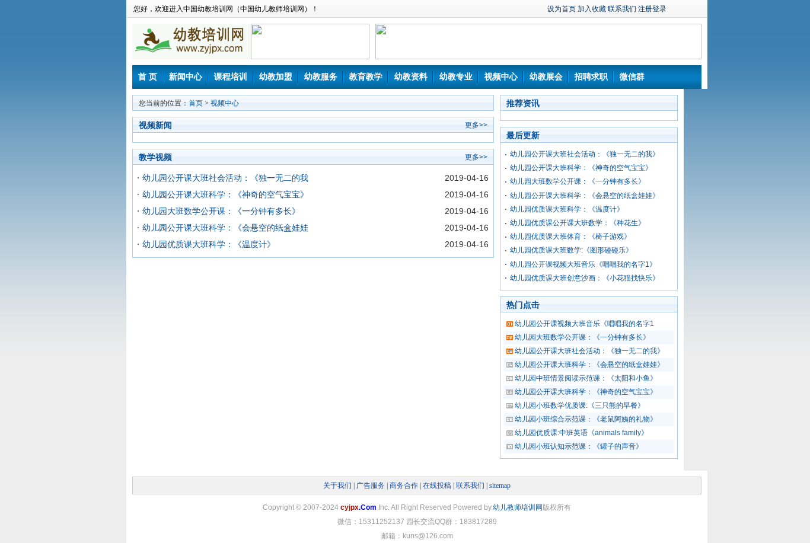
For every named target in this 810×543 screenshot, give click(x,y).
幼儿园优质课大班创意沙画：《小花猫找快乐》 (584, 278)
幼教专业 (456, 76)
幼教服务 (320, 76)
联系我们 (622, 9)
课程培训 (230, 76)
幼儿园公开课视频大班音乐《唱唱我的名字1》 (583, 264)
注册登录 (652, 9)
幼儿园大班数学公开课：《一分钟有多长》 (221, 211)
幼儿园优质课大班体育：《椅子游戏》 (570, 236)
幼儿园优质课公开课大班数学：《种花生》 (577, 223)
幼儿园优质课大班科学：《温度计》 (208, 244)
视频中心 (501, 76)
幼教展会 (546, 76)
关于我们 (337, 485)
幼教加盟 (275, 76)
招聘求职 (591, 76)
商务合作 (404, 485)
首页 (196, 103)
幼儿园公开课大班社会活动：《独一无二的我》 (584, 154)
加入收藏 (592, 9)
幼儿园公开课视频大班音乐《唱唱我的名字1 (584, 324)
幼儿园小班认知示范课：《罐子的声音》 (579, 446)
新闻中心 (185, 76)
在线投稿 (437, 485)
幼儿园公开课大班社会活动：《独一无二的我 (225, 178)
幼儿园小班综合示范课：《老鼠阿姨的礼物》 (586, 419)
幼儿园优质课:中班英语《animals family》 (581, 433)
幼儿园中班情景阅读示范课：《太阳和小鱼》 (586, 378)
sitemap (500, 485)
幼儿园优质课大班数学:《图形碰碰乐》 (571, 250)
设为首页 (561, 9)
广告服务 (370, 485)
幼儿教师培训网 (518, 507)
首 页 (147, 76)
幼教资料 (411, 76)
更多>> (476, 125)
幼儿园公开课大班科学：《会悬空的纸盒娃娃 (225, 227)
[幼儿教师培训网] (191, 63)
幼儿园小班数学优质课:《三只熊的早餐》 (580, 405)
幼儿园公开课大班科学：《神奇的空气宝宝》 (225, 194)
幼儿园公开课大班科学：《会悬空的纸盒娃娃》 (584, 195)
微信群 (632, 76)
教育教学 (365, 76)
